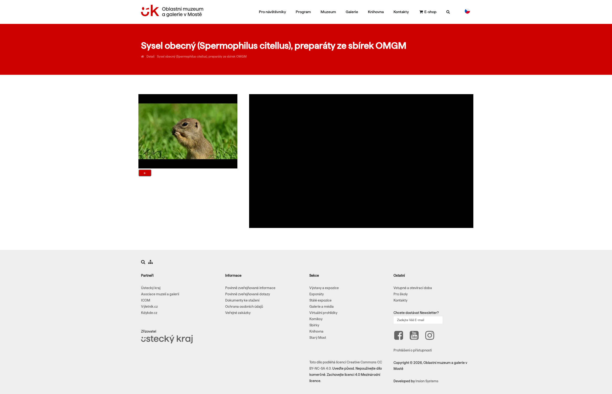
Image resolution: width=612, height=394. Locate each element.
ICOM (145, 300)
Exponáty (316, 294)
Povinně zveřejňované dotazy (247, 294)
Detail (150, 56)
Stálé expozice (320, 300)
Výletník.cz (149, 306)
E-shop (430, 12)
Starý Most (317, 338)
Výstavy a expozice (324, 288)
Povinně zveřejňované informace (250, 288)
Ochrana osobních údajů (244, 306)
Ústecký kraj (150, 288)
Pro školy (400, 294)
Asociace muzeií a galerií (160, 294)
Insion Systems (426, 381)
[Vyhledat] (448, 12)
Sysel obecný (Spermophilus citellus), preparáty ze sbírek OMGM (202, 56)
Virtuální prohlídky (323, 313)
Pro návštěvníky (272, 12)
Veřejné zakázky (238, 313)
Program (303, 12)
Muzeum (328, 12)
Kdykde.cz (149, 313)
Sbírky (314, 325)
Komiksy (315, 319)
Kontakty (401, 12)
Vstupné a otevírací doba (412, 288)
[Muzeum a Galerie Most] (142, 56)
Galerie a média (321, 306)
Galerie (352, 12)
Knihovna (376, 12)
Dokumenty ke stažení (242, 300)
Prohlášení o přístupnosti (412, 350)
